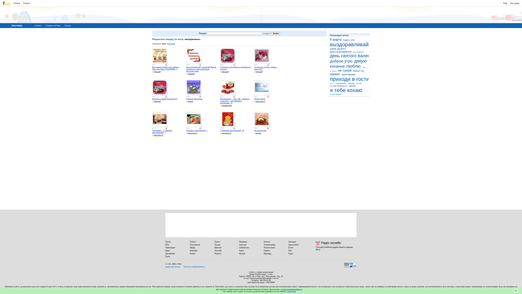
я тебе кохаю (346, 90)
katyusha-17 (260, 101)
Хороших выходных (194, 99)
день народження (341, 51)
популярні (171, 44)
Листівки (218, 250)
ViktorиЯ (157, 72)
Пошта (168, 242)
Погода (217, 245)
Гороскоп (242, 245)
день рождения (358, 52)
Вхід (505, 3)
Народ (192, 247)
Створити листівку (52, 25)
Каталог (267, 242)
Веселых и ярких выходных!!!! (164, 99)
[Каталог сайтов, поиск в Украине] (350, 264)
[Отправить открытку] (166, 65)
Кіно (290, 250)
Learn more (291, 291)
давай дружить (338, 49)
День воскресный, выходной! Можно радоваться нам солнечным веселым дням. (201, 69)
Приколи (218, 247)
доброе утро (341, 61)
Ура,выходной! (260, 131)
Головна (16, 3)
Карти (241, 250)
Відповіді (267, 253)
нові (164, 44)
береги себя (349, 40)
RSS (167, 245)
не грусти (333, 71)
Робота (193, 242)
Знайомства (244, 247)
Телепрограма (269, 245)
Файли (192, 253)
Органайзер (170, 253)
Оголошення (195, 245)
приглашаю (348, 74)
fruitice (190, 101)
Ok (516, 291)
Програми (243, 242)
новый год (358, 71)
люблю (353, 66)
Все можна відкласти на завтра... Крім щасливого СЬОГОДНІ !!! (166, 68)
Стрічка (68, 25)
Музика (242, 253)
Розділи (26, 3)
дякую (360, 60)
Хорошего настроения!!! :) (196, 131)
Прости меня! (259, 99)
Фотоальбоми (269, 247)
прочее (331, 83)
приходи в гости (349, 79)
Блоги (290, 247)
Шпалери (193, 250)
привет (335, 74)
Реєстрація (514, 3)
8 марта (336, 39)
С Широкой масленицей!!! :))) (232, 131)
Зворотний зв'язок (172, 267)
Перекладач (170, 247)
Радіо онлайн (331, 243)
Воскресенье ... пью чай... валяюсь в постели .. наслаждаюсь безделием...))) (235, 101)
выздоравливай (349, 44)
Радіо (167, 256)
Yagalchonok (227, 106)
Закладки (292, 242)
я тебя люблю (335, 94)
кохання (337, 66)
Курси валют (293, 245)
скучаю (351, 83)
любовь (364, 67)
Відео (167, 250)
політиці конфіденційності (291, 289)
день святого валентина (355, 55)
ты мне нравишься (338, 86)
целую (352, 86)
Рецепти (218, 253)
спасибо (359, 83)
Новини (267, 250)
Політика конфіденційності (194, 267)
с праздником (340, 83)
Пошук (217, 242)
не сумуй (345, 70)
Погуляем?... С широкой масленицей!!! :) (162, 132)
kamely (258, 133)
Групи (290, 253)
